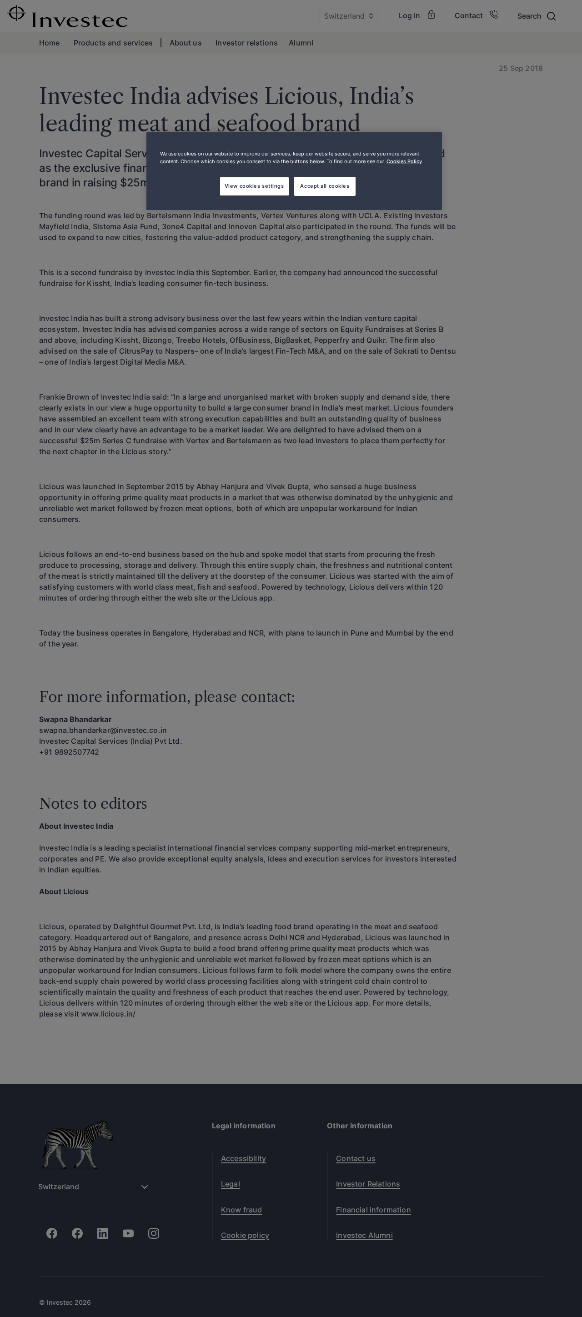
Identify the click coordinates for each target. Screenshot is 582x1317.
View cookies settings (254, 186)
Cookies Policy (404, 161)
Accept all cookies (324, 186)
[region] (294, 171)
